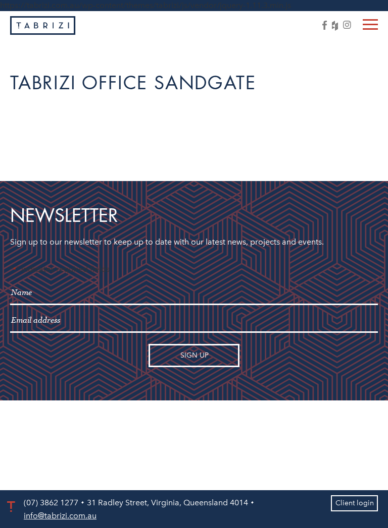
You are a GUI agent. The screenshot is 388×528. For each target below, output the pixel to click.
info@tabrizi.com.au (60, 515)
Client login (354, 503)
